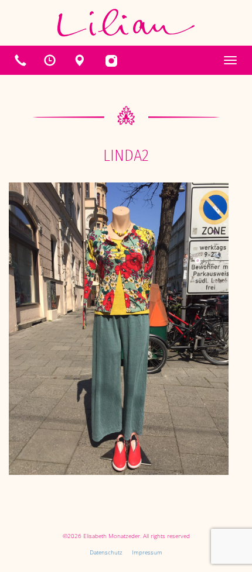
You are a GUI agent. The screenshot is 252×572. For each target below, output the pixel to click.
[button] (49, 60)
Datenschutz (106, 552)
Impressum (147, 552)
